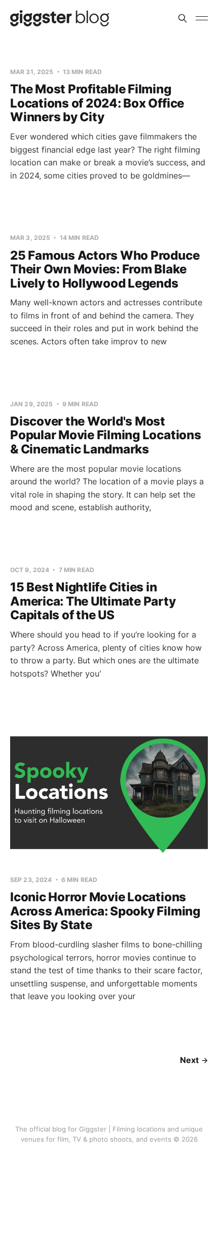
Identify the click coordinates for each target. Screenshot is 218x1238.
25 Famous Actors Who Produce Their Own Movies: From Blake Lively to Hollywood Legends (104, 269)
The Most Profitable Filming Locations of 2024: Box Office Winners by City (97, 103)
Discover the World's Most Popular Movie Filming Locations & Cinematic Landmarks (105, 435)
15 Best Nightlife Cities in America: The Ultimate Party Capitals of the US (93, 601)
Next (189, 1060)
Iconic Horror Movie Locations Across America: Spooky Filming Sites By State (105, 911)
